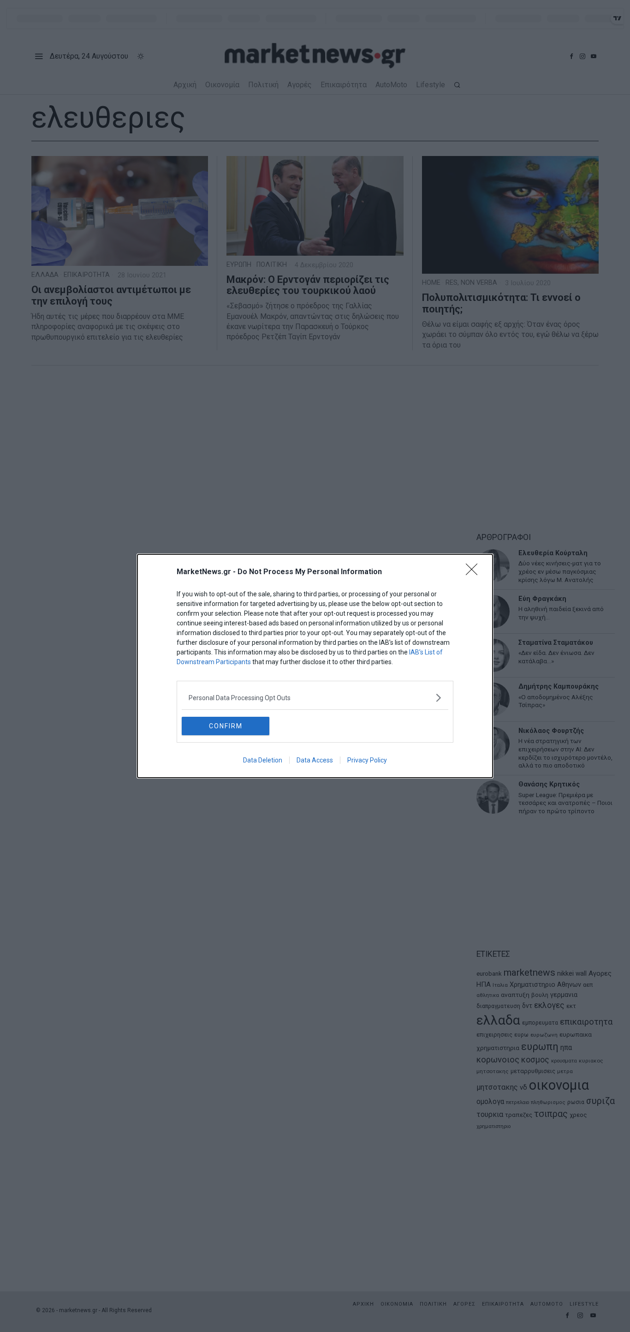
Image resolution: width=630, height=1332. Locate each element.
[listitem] (315, 697)
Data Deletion (262, 760)
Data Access (315, 760)
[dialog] (315, 666)
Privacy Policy (367, 760)
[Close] (474, 572)
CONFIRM (226, 726)
